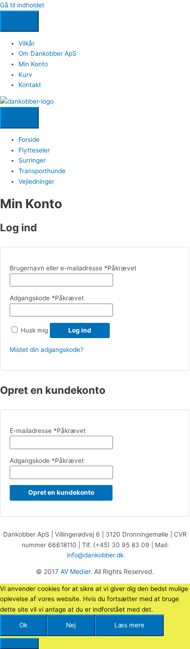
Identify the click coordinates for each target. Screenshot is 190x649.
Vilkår (26, 43)
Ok (23, 625)
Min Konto (33, 64)
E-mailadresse (48, 430)
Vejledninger (36, 181)
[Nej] (19, 643)
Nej (71, 625)
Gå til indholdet (22, 5)
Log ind (79, 330)
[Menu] (19, 21)
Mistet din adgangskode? (46, 349)
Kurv (25, 74)
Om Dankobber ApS (47, 53)
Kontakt (29, 84)
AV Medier (75, 571)
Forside (29, 139)
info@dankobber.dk (95, 555)
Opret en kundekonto (61, 492)
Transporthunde (41, 171)
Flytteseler (34, 150)
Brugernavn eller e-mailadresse (73, 268)
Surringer (32, 160)
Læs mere (129, 625)
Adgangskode (47, 298)
